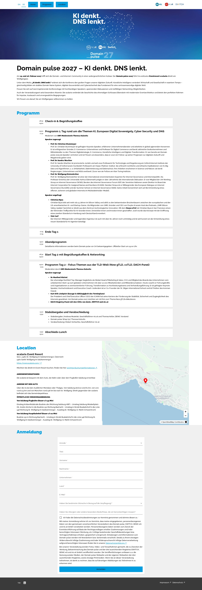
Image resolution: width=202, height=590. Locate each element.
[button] (33, 4)
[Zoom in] (186, 412)
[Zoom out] (186, 416)
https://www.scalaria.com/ (28, 363)
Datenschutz (177, 582)
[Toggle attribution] (186, 422)
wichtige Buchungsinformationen (81, 368)
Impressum (164, 582)
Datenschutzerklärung (115, 543)
